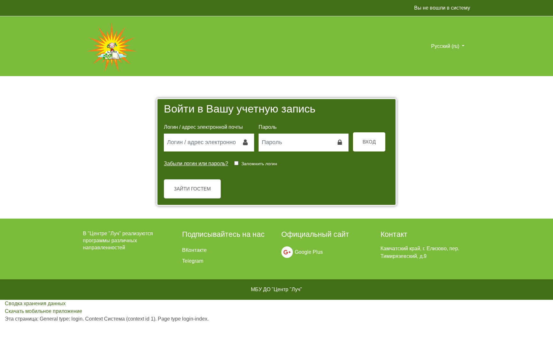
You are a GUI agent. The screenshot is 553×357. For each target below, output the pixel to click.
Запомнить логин (259, 163)
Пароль (267, 127)
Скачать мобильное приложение (43, 311)
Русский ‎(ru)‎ (446, 46)
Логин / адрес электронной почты (203, 127)
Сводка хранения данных (35, 303)
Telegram (192, 261)
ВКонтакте (194, 250)
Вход (369, 141)
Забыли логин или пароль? (196, 163)
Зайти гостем (192, 188)
